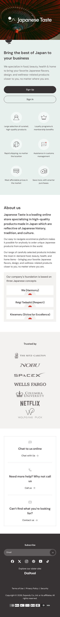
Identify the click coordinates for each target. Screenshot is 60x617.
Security (44, 588)
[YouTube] (40, 561)
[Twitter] (19, 561)
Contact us (28, 520)
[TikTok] (47, 561)
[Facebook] (12, 561)
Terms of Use (18, 588)
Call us (28, 488)
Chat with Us (28, 455)
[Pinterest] (33, 561)
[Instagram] (26, 561)
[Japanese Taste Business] (30, 20)
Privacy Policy (32, 588)
